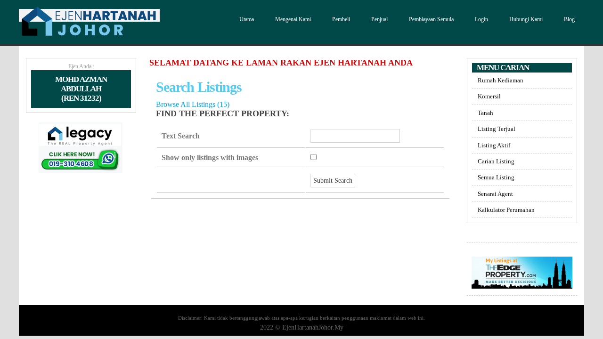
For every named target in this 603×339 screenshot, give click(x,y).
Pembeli (341, 19)
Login (481, 19)
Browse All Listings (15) (192, 104)
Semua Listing (496, 177)
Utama (246, 19)
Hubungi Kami (526, 19)
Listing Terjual (496, 128)
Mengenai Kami (293, 19)
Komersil (489, 96)
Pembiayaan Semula (431, 19)
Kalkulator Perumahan (506, 209)
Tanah (485, 112)
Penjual (379, 19)
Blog (569, 19)
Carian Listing (496, 161)
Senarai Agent (495, 193)
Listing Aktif (494, 145)
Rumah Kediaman (500, 80)
